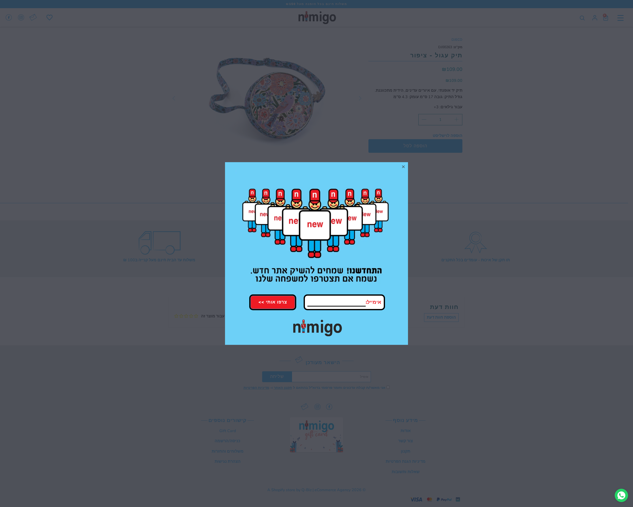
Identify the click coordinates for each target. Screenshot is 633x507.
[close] (403, 166)
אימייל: (373, 302)
